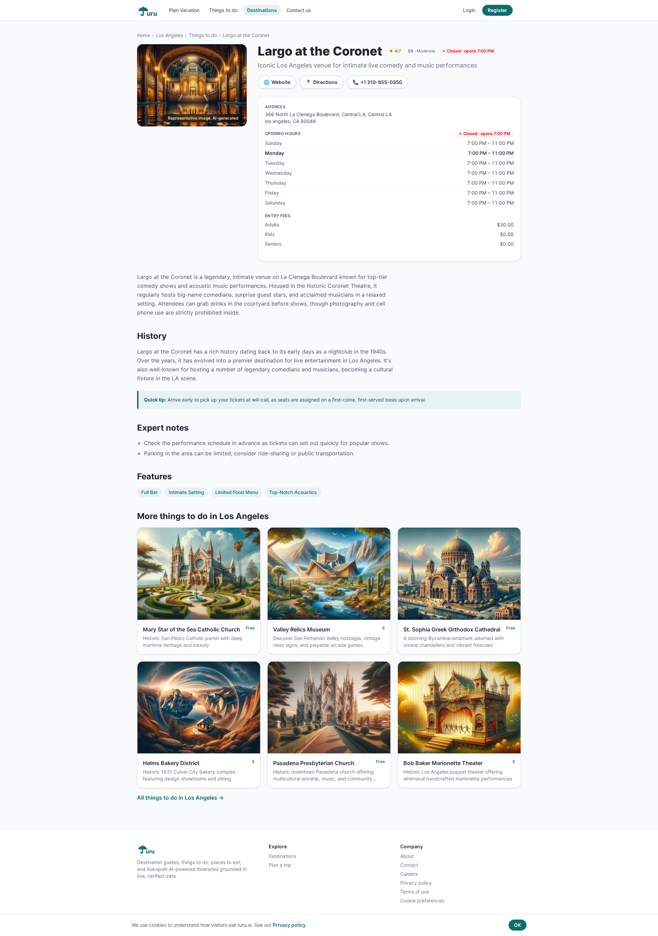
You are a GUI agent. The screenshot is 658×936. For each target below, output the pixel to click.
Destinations (262, 10)
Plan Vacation (184, 10)
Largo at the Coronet (246, 35)
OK (517, 925)
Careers (409, 874)
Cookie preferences (422, 900)
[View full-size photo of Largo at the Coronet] (192, 85)
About (407, 856)
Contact (409, 865)
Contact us (299, 10)
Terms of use (414, 892)
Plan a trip (280, 865)
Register (497, 10)
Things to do (223, 10)
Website (277, 82)
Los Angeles (169, 35)
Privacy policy (416, 883)
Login (469, 10)
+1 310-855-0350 (377, 82)
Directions (321, 82)
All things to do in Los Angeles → (180, 797)
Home (143, 35)
